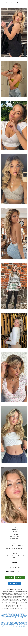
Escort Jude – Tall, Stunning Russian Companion (13, 622)
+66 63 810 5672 (18, 571)
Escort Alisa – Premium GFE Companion (12, 617)
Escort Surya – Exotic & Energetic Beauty (11, 624)
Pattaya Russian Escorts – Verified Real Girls (15, 626)
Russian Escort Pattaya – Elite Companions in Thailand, (11, 613)
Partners (18, 629)
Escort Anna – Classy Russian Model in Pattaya (12, 615)
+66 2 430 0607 (15, 567)
